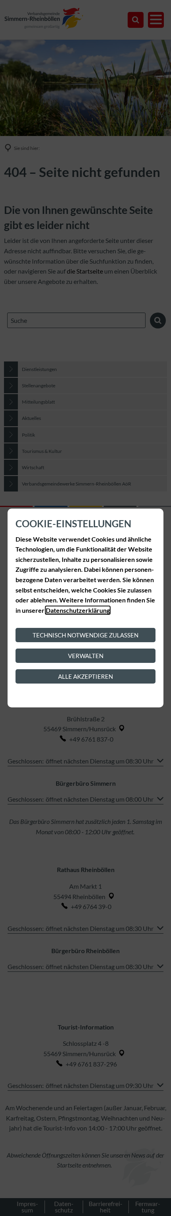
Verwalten (85, 655)
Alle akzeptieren (85, 676)
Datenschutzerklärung (78, 610)
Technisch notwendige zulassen (85, 635)
